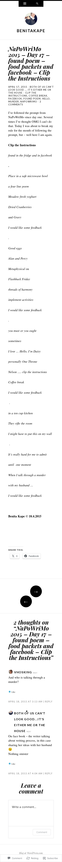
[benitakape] (31, 20)
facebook (15, 98)
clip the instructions (22, 94)
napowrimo (28, 101)
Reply (48, 701)
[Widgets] (25, 4)
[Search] (37, 4)
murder (13, 101)
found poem (32, 98)
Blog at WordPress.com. (31, 853)
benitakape (31, 30)
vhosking (23, 672)
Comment (41, 832)
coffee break (38, 95)
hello (46, 98)
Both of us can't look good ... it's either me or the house (31, 89)
